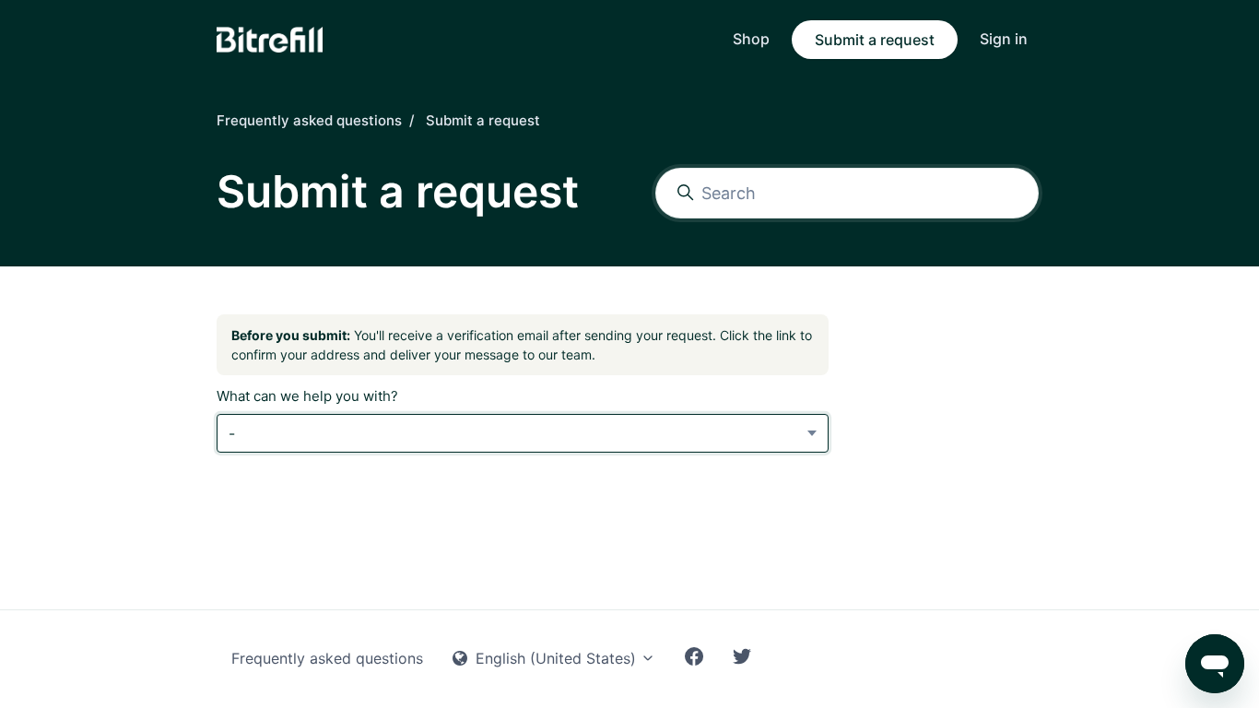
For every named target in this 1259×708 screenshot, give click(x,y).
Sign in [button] (1004, 39)
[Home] (270, 40)
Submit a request (875, 39)
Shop (751, 39)
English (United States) (556, 658)
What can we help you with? (307, 396)
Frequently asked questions (309, 120)
